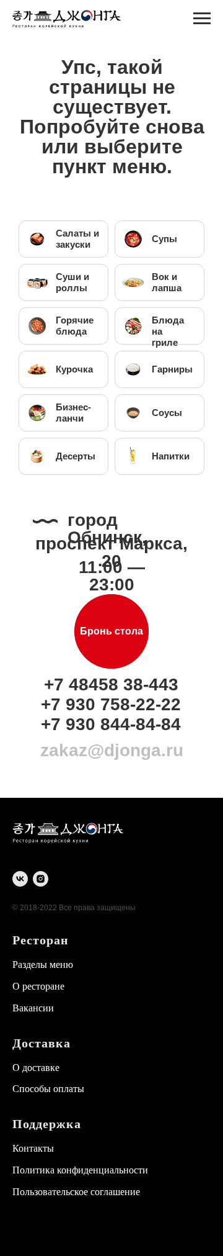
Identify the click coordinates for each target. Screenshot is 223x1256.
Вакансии (33, 1008)
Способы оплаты (48, 1088)
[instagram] (40, 879)
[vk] (20, 879)
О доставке (35, 1067)
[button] (111, 631)
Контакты (33, 1148)
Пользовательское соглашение (76, 1191)
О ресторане (38, 986)
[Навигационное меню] (202, 18)
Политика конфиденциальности (80, 1170)
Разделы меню (42, 964)
